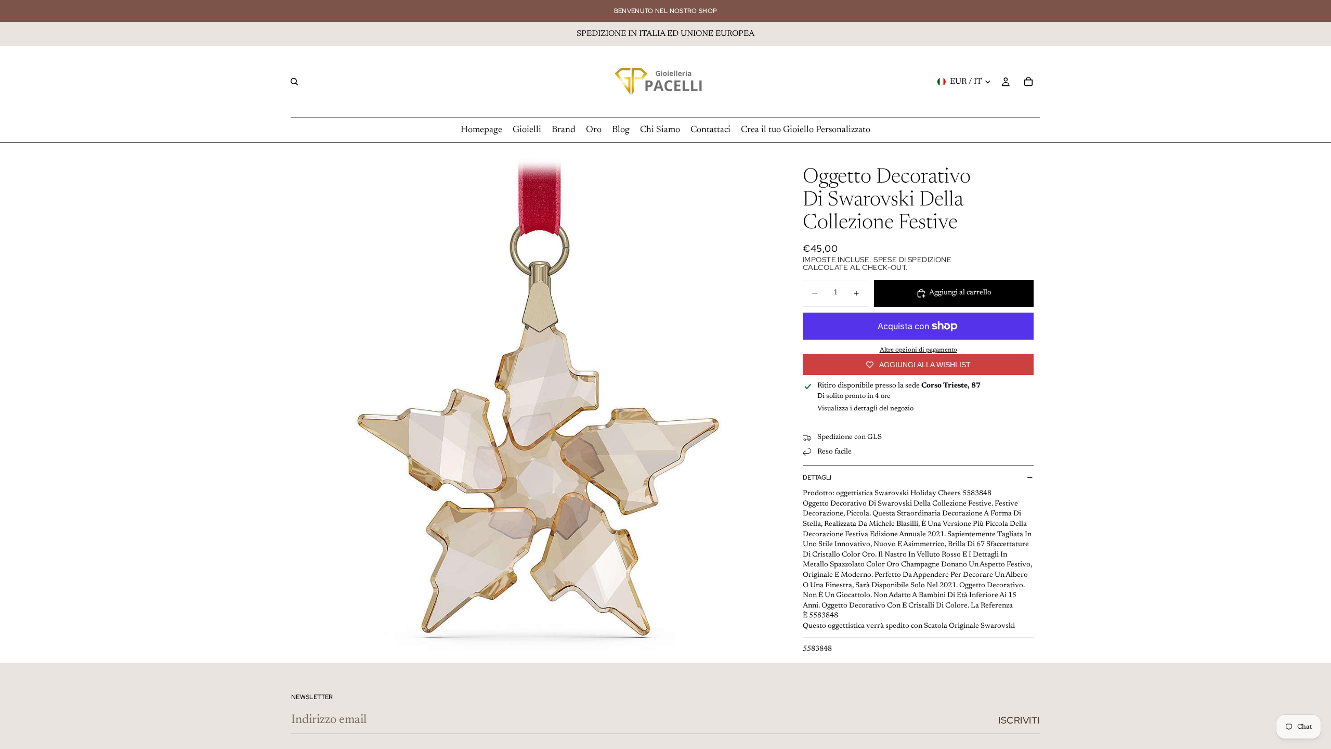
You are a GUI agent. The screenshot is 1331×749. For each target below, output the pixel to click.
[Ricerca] (294, 81)
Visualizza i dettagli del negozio (865, 408)
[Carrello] (1028, 81)
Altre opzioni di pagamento (918, 350)
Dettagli (817, 477)
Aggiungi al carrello (960, 292)
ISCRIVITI (1019, 720)
